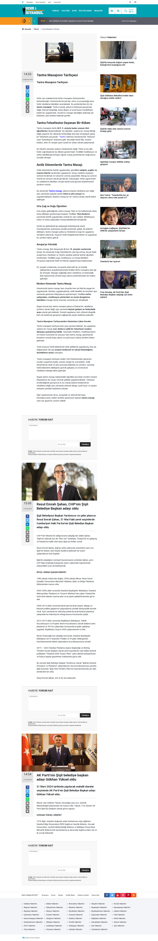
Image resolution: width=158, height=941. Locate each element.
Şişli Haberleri (119, 926)
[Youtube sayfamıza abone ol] (117, 895)
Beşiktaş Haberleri (31, 911)
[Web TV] (130, 2)
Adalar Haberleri (52, 904)
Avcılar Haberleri (120, 904)
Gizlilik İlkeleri (70, 895)
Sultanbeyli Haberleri (54, 926)
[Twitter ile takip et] (112, 895)
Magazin (98, 11)
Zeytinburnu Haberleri (99, 929)
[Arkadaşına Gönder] (27, 103)
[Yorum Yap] (27, 111)
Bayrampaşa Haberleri (122, 907)
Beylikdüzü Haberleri (76, 911)
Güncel (55, 11)
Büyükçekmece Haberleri (100, 911)
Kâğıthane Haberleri (98, 918)
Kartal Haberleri (119, 918)
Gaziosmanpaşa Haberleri (33, 918)
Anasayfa (45, 895)
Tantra (62, 137)
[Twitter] (27, 91)
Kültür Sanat (85, 11)
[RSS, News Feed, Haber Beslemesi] (133, 895)
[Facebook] (27, 87)
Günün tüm (129, 21)
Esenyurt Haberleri (76, 915)
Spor (74, 11)
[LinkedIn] (27, 95)
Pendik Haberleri (75, 922)
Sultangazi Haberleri (76, 926)
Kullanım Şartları (83, 895)
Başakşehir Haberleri (99, 907)
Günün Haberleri (40, 2)
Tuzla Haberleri (29, 929)
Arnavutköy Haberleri (76, 904)
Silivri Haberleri (29, 926)
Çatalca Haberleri (120, 911)
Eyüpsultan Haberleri (99, 915)
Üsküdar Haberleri (75, 929)
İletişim (60, 895)
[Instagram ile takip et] (123, 895)
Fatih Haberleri (119, 915)
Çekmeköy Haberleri (31, 915)
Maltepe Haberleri (53, 922)
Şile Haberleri (96, 926)
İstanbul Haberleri (30, 904)
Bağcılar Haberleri (30, 907)
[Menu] (112, 11)
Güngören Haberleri (53, 918)
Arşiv (49, 2)
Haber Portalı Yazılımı (32, 938)
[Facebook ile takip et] (107, 895)
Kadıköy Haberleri (75, 918)
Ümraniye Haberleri (53, 929)
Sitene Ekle (57, 2)
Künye (53, 895)
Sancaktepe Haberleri (99, 922)
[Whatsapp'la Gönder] (27, 99)
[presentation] (29, 21)
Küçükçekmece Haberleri (33, 922)
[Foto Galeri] (135, 2)
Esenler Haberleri (52, 915)
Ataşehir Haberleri (98, 904)
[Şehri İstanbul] (33, 11)
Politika (66, 11)
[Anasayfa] (23, 2)
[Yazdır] (27, 107)
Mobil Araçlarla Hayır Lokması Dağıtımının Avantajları (68, 21)
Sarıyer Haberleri (120, 922)
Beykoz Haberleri (52, 911)
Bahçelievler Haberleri (54, 907)
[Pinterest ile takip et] (128, 895)
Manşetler (30, 2)
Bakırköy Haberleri (76, 907)
